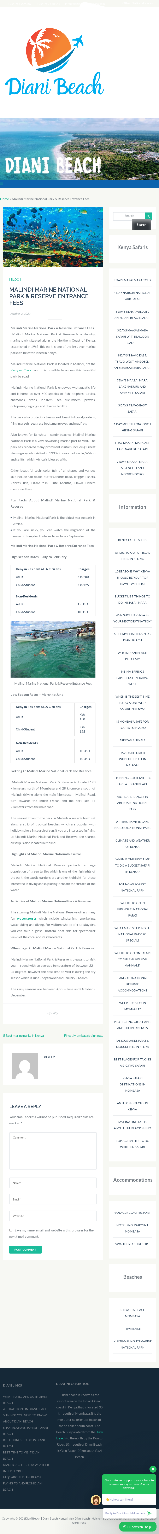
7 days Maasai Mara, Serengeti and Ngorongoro (132, 468)
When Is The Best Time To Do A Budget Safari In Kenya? (132, 865)
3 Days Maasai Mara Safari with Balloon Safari (132, 336)
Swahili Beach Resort (132, 1244)
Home (4, 199)
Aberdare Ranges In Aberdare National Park (132, 803)
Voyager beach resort (132, 1212)
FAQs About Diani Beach (22, 1477)
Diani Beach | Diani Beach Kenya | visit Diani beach (57, 1518)
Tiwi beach (132, 1328)
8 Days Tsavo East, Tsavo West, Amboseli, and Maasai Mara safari (133, 361)
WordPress (78, 1522)
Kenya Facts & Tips (132, 540)
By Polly (52, 1013)
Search (129, 215)
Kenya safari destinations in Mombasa (132, 1084)
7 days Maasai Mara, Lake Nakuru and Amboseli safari (132, 386)
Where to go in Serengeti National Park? (132, 909)
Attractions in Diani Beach (25, 1409)
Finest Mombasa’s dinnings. (83, 1035)
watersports (27, 918)
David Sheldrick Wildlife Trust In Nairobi (132, 759)
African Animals (132, 740)
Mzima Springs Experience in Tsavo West (132, 678)
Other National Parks (137, 3)
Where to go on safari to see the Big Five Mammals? (132, 959)
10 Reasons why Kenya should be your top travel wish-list (132, 577)
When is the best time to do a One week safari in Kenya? (133, 703)
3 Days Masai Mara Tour (132, 280)
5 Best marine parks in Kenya (23, 1035)
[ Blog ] (15, 279)
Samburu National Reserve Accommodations (132, 984)
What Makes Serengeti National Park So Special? (132, 934)
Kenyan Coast (22, 370)
